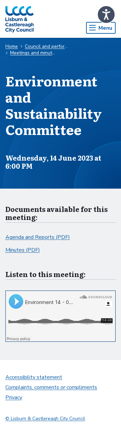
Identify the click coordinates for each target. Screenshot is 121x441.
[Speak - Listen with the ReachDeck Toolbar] (106, 14)
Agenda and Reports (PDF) (37, 237)
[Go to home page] (19, 18)
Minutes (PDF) (22, 250)
